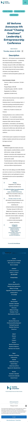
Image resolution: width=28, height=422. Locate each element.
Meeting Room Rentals (14, 314)
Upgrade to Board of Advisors (14, 290)
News (14, 353)
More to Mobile (14, 264)
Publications (14, 357)
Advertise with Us (14, 365)
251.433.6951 (14, 274)
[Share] (22, 51)
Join (14, 282)
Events (14, 371)
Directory (14, 329)
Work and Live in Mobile (14, 262)
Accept (14, 417)
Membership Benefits (14, 284)
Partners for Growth (14, 348)
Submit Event (14, 378)
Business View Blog (14, 355)
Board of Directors (14, 344)
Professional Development (14, 323)
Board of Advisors (14, 346)
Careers (14, 340)
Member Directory (14, 327)
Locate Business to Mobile (14, 260)
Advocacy (14, 307)
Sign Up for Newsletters (14, 368)
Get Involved (14, 301)
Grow (14, 318)
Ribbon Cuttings (14, 288)
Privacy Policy (18, 420)
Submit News (14, 363)
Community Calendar (19, 11)
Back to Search (14, 48)
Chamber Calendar (7, 11)
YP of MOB (14, 294)
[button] (26, 405)
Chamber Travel (14, 312)
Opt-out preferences (11, 420)
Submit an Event (14, 15)
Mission (14, 336)
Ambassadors (14, 292)
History (14, 342)
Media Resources (14, 361)
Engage (14, 299)
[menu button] (25, 2)
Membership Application (14, 286)
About (14, 334)
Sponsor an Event (14, 305)
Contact (14, 268)
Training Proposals (14, 325)
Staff (14, 338)
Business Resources (14, 321)
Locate (14, 258)
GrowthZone (17, 243)
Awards (14, 359)
